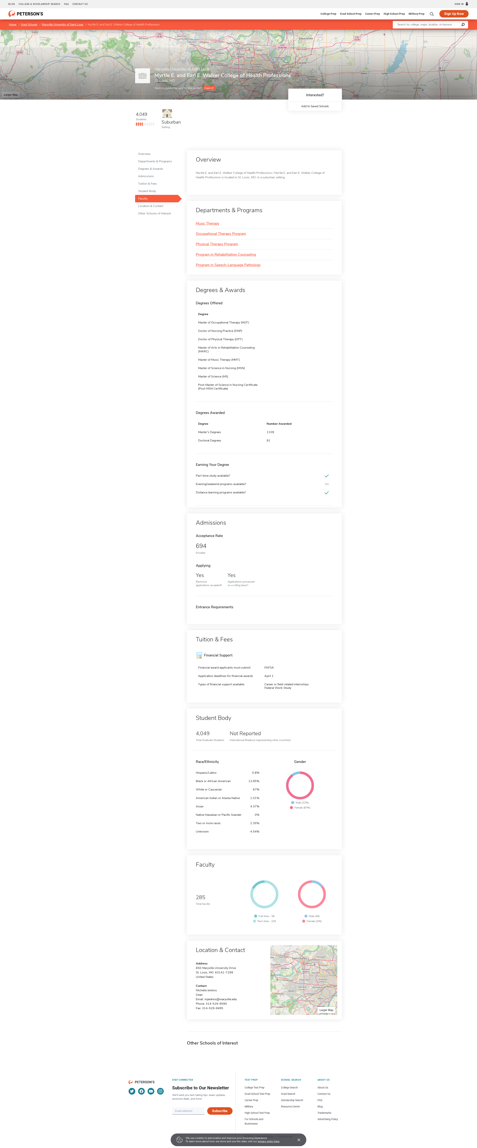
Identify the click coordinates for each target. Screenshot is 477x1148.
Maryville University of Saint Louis (62, 24)
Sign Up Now (454, 14)
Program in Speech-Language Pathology (228, 265)
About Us (323, 1087)
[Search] (432, 13)
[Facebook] (141, 1091)
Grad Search (288, 1093)
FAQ (66, 4)
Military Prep (416, 13)
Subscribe (220, 1111)
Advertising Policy (328, 1119)
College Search (289, 1087)
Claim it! (209, 88)
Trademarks (324, 1112)
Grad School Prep (350, 13)
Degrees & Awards (150, 169)
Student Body (147, 191)
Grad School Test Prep (257, 1093)
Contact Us (324, 1093)
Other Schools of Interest (154, 213)
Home (12, 24)
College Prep (328, 13)
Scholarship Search (292, 1100)
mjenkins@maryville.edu (221, 999)
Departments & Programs (155, 161)
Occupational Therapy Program (221, 234)
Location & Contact (150, 206)
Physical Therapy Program (217, 244)
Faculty (143, 199)
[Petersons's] (25, 13)
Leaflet (433, 31)
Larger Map (11, 94)
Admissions (146, 176)
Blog (11, 4)
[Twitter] (132, 1091)
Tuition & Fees (147, 184)
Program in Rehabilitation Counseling (226, 255)
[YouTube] (151, 1091)
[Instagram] (160, 1091)
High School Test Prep (257, 1112)
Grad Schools (29, 24)
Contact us (80, 4)
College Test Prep (254, 1087)
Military (249, 1106)
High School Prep (394, 13)
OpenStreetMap (452, 31)
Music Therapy (207, 223)
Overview (144, 154)
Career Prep (372, 13)
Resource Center (290, 1106)
